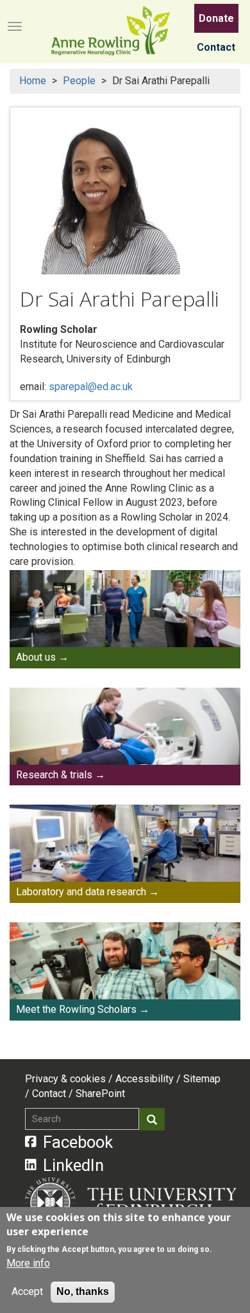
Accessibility (144, 1079)
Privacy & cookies (65, 1079)
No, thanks (82, 1291)
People (79, 81)
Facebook (78, 1142)
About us (36, 657)
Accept (27, 1291)
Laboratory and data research (81, 892)
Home (32, 81)
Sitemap (202, 1079)
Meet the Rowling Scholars (76, 1009)
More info (28, 1263)
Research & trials (54, 775)
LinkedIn (73, 1165)
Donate (216, 18)
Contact (216, 47)
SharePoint (100, 1093)
